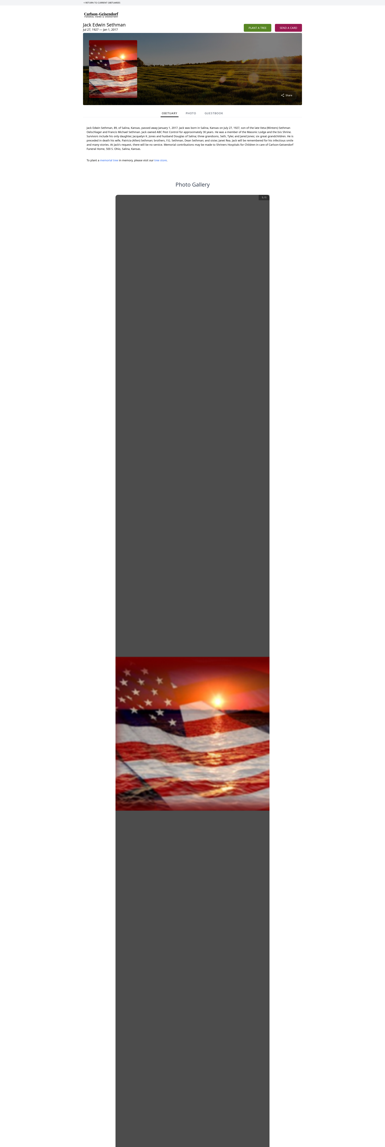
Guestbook (214, 113)
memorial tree (109, 160)
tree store (160, 160)
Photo (191, 113)
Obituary (169, 113)
